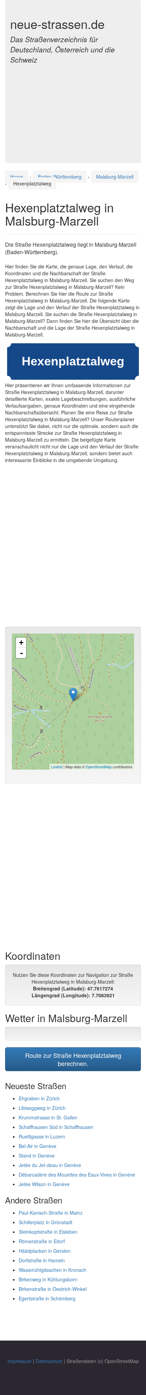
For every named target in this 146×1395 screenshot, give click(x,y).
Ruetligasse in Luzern (42, 1136)
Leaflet (56, 766)
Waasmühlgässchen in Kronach (52, 1269)
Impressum (19, 1361)
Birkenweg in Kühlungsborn (48, 1279)
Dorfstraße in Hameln (42, 1260)
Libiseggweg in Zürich (42, 1107)
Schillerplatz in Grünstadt (45, 1222)
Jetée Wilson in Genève (44, 1184)
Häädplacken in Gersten (45, 1250)
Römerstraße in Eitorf (42, 1241)
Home (16, 176)
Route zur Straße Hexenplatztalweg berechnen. (73, 1059)
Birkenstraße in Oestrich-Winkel (53, 1288)
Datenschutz (49, 1361)
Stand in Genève (37, 1155)
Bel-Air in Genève (37, 1146)
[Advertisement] (73, 109)
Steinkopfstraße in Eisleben (48, 1231)
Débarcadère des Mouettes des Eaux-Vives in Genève (77, 1174)
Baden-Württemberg (59, 176)
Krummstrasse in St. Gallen (48, 1117)
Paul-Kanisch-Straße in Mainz (51, 1212)
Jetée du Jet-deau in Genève (50, 1165)
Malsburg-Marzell (114, 176)
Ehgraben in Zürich (39, 1098)
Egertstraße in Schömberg (47, 1298)
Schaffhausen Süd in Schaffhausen (56, 1126)
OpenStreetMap (99, 766)
